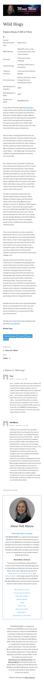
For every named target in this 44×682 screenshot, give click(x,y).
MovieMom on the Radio (22, 615)
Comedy (21, 336)
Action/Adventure (10, 336)
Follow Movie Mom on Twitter (22, 533)
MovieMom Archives (22, 590)
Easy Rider (29, 108)
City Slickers (15, 324)
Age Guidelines (22, 599)
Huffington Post (26, 573)
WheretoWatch (11, 576)
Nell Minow (14, 422)
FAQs (22, 603)
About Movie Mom (22, 596)
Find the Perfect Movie (22, 593)
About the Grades (22, 609)
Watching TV (22, 612)
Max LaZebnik (30, 678)
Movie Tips (22, 606)
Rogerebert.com (14, 573)
